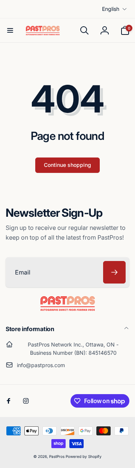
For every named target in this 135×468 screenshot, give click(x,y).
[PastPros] (67, 308)
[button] (10, 30)
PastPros (56, 456)
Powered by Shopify (84, 456)
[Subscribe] (114, 272)
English (110, 9)
